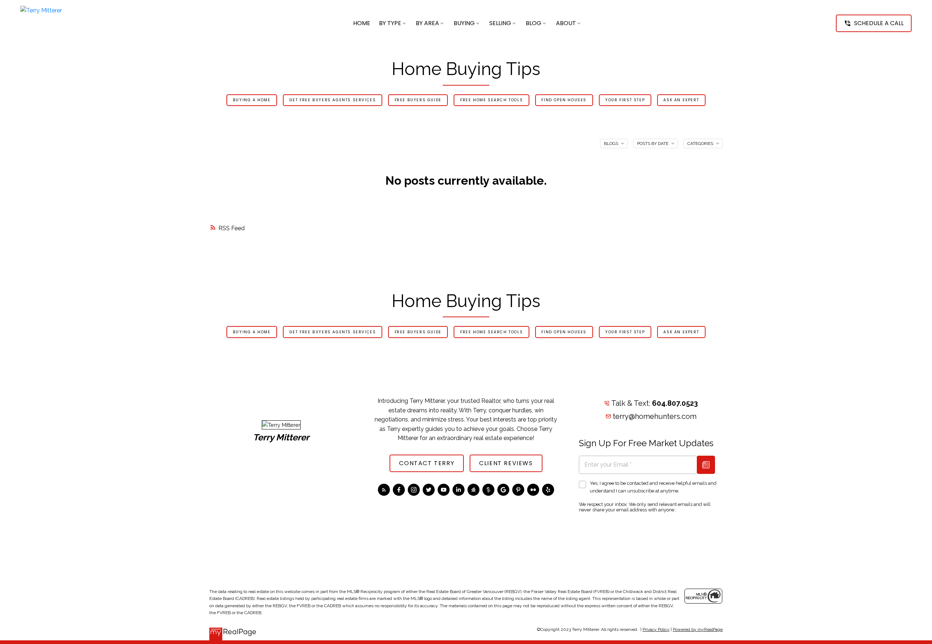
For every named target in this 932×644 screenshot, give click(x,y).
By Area (427, 23)
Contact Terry (426, 463)
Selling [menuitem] (500, 23)
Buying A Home (252, 100)
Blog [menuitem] (533, 23)
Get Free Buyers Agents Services (332, 100)
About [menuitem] (566, 23)
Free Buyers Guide (418, 100)
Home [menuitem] (361, 23)
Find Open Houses (564, 100)
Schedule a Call (879, 23)
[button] (874, 23)
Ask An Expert (681, 100)
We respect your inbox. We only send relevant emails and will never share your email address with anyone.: (645, 507)
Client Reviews (506, 463)
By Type (390, 23)
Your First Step (625, 100)
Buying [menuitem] (464, 23)
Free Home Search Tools (491, 100)
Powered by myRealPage (698, 629)
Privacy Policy (656, 629)
